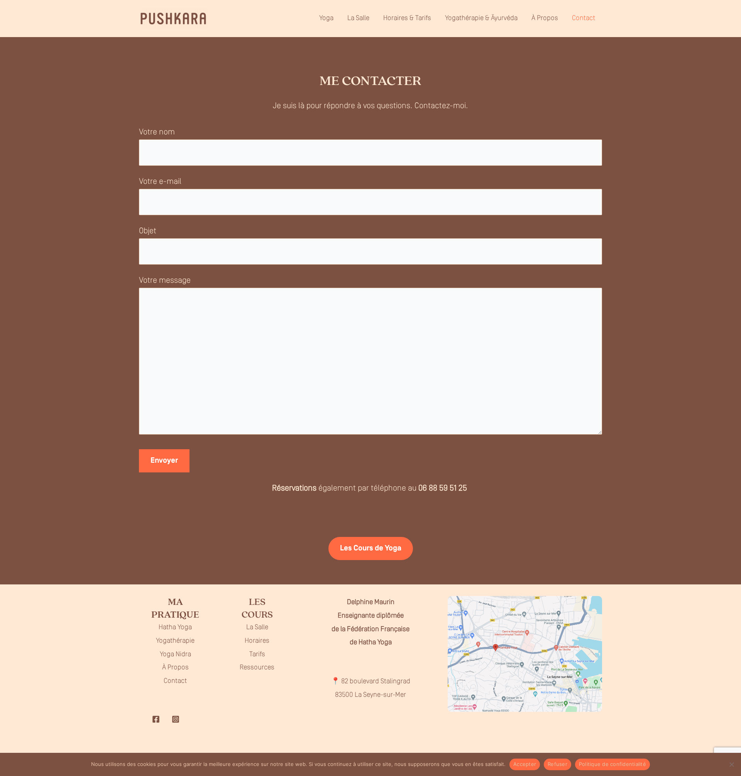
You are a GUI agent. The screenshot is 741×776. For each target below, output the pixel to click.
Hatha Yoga (175, 627)
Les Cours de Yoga (370, 548)
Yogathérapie (175, 641)
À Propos (544, 18)
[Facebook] (156, 719)
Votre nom (157, 132)
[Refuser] (731, 764)
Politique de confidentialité (612, 764)
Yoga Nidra (175, 654)
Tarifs (257, 654)
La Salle (358, 18)
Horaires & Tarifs (407, 18)
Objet (147, 231)
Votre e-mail (160, 182)
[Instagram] (175, 719)
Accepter (524, 764)
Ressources (257, 667)
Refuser (557, 764)
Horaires (257, 641)
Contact (583, 18)
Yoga (326, 18)
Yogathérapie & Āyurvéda (481, 18)
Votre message (165, 281)
